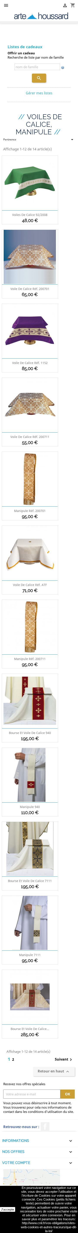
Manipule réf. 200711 (30, 659)
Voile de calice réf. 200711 (29, 437)
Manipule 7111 (30, 955)
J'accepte (7, 1209)
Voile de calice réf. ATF (30, 585)
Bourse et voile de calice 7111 (30, 881)
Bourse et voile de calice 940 (30, 733)
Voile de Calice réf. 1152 (30, 363)
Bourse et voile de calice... (30, 1029)
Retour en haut (54, 1071)
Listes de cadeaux (25, 46)
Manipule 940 (30, 807)
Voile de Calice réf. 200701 (29, 289)
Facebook (45, 1126)
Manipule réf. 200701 (30, 511)
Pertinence (39, 140)
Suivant (64, 1059)
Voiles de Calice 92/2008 (29, 215)
